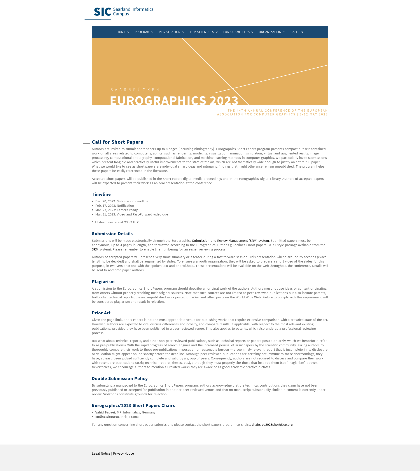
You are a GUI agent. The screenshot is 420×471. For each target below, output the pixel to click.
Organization (270, 32)
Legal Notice (101, 453)
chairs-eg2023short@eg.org (272, 424)
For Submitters (236, 32)
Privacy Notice (123, 453)
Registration (170, 32)
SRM (95, 249)
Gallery (296, 32)
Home (121, 32)
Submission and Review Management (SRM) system (230, 240)
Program (142, 32)
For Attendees (202, 32)
